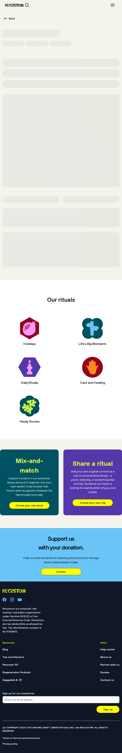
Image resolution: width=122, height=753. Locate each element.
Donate (61, 571)
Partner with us (109, 664)
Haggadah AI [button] (10, 679)
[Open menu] (113, 5)
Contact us (107, 679)
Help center (107, 649)
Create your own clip (93, 502)
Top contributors (13, 657)
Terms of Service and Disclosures (21, 738)
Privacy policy (10, 743)
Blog (5, 649)
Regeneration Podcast (17, 672)
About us (106, 657)
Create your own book (29, 505)
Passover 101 (10, 664)
